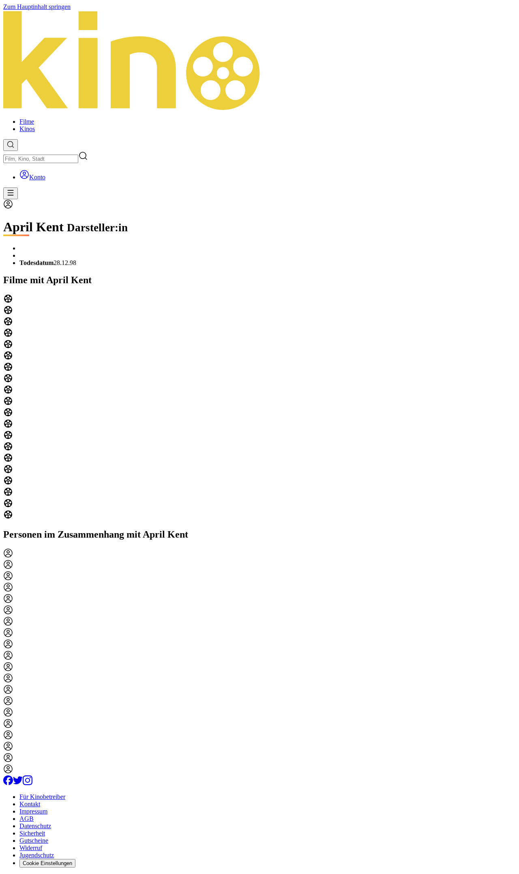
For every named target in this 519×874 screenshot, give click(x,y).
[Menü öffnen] (10, 193)
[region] (259, 407)
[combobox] (40, 159)
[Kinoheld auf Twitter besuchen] (18, 782)
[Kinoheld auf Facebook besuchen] (8, 782)
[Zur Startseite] (259, 61)
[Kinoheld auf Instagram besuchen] (27, 782)
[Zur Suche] (10, 145)
